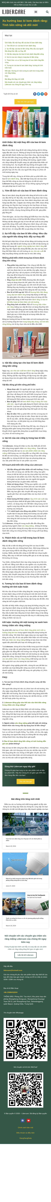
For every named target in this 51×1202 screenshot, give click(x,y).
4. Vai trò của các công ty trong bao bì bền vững (21, 57)
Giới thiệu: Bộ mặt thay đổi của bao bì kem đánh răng (23, 43)
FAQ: (6, 76)
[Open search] (47, 12)
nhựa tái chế (16, 280)
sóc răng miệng (30, 448)
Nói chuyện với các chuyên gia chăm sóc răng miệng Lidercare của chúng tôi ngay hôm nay (23, 83)
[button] (36, 12)
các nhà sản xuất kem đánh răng (22, 371)
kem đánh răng (13, 179)
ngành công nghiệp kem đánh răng (30, 246)
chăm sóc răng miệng (17, 640)
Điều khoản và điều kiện (25, 1133)
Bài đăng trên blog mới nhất (14, 79)
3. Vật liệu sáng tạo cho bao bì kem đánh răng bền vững (24, 54)
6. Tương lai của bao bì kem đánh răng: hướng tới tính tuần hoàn (24, 67)
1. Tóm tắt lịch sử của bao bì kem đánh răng (20, 46)
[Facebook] (22, 1120)
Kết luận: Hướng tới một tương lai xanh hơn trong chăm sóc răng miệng (24, 72)
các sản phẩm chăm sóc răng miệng (16, 659)
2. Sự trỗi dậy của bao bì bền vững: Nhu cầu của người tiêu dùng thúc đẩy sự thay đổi (24, 50)
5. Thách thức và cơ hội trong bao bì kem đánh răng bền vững (24, 61)
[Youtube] (28, 1120)
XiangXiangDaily (25, 1138)
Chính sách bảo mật (25, 1127)
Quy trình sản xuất (37, 499)
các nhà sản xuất (37, 251)
